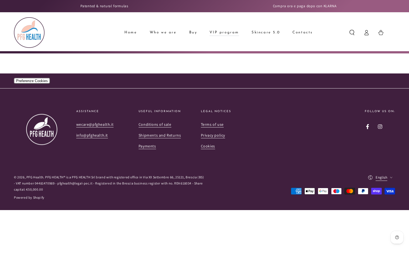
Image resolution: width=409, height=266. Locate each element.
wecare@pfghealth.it (95, 124)
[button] (352, 32)
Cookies (208, 146)
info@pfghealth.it (92, 135)
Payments (147, 146)
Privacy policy (213, 135)
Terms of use (212, 124)
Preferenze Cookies (32, 81)
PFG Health (34, 177)
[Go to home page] (29, 32)
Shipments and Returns (160, 135)
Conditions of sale (155, 124)
